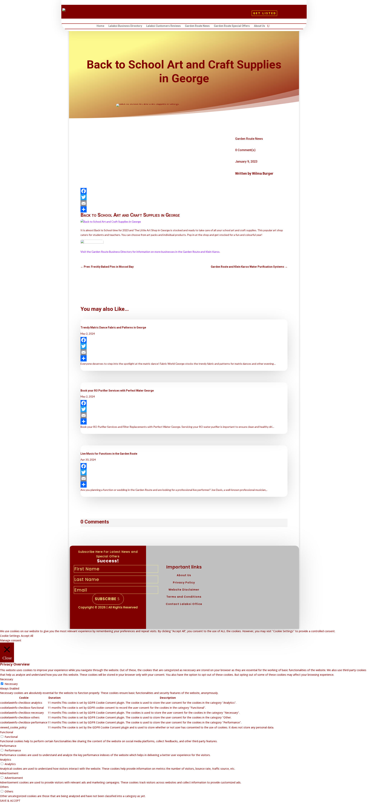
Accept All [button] (27, 636)
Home (100, 26)
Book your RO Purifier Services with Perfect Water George (117, 390)
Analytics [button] (5, 759)
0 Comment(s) (245, 150)
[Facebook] (184, 191)
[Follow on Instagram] (188, 14)
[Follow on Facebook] (175, 14)
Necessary (11, 684)
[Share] (184, 209)
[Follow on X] (182, 14)
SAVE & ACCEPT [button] (10, 800)
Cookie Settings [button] (10, 636)
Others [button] (4, 787)
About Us (259, 26)
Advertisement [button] (9, 773)
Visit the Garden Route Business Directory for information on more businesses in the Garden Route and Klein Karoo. (150, 251)
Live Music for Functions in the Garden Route (108, 453)
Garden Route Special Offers (232, 26)
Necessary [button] (6, 679)
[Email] (184, 203)
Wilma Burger (262, 173)
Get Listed (264, 13)
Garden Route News (197, 26)
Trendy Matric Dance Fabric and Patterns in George (113, 327)
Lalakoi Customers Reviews (163, 26)
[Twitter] (184, 197)
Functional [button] (6, 732)
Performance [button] (8, 746)
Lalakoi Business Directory (125, 26)
